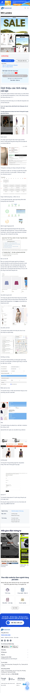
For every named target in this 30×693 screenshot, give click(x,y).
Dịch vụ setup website (8, 66)
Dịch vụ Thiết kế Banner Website (10, 65)
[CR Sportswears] (10, 548)
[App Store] (5, 646)
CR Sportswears (4, 565)
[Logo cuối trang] (5, 629)
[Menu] (28, 8)
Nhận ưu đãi (17, 4)
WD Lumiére (6, 13)
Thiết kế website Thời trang (17, 511)
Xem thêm (15, 608)
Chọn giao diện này (22, 60)
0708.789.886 (15, 674)
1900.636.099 (5, 635)
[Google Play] (14, 646)
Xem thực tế (8, 60)
